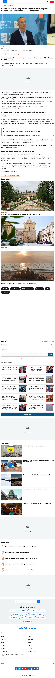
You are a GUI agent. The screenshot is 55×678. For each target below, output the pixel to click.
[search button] (38, 601)
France (25, 614)
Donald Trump (16, 614)
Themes (3, 632)
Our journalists (31, 651)
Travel (5, 5)
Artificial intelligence (27, 288)
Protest (30, 617)
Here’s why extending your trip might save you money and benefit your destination (22, 131)
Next (29, 642)
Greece (23, 617)
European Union (40, 617)
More (2, 663)
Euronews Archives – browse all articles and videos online (13, 655)
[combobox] (27, 601)
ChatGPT (5, 288)
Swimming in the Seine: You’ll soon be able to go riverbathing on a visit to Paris (21, 135)
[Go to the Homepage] (5, 1)
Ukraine (42, 610)
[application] (27, 29)
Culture (3, 648)
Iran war (33, 614)
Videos (30, 648)
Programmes (4, 651)
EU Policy (30, 639)
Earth (2, 642)
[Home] (1, 5)
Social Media (14, 617)
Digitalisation (15, 288)
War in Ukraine (32, 610)
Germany (27, 621)
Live (52, 1)
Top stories (5, 443)
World (2, 281)
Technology (39, 288)
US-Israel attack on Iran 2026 (18, 610)
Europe (2, 636)
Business (3, 639)
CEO (47, 288)
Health (40, 614)
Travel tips (5, 292)
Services (3, 660)
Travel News (10, 5)
